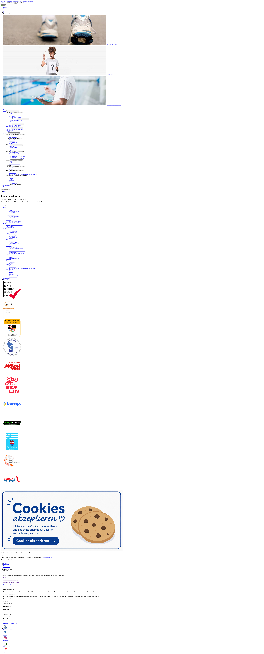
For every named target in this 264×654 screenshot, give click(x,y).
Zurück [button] (4, 620)
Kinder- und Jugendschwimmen (16, 153)
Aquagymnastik (12, 157)
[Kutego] (12, 412)
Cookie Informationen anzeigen (10, 598)
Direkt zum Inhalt (15, 1)
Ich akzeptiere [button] (6, 577)
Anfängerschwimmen (13, 152)
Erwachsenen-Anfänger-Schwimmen (17, 156)
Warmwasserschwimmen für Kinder (17, 158)
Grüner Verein (12, 116)
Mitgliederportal (6, 185)
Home (4, 109)
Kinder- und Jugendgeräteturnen (16, 139)
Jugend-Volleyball (13, 147)
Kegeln (10, 150)
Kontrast (5, 8)
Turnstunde (11, 180)
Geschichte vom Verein (14, 115)
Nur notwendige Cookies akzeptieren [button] (11, 582)
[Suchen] (3, 5)
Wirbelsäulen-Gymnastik (14, 164)
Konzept (11, 179)
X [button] (6, 570)
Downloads (5, 186)
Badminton (11, 146)
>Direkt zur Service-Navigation (26, 1)
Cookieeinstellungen (7, 569)
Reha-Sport (11, 162)
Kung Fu (11, 171)
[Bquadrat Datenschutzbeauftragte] (12, 469)
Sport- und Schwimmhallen (15, 125)
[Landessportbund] (12, 393)
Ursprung (11, 178)
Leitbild (10, 113)
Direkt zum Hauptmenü (6, 1)
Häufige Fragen (110, 74)
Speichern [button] (5, 618)
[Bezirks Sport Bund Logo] (12, 450)
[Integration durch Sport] (8, 317)
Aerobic (10, 161)
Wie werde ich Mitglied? (112, 44)
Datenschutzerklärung (8, 584)
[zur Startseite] (4, 2)
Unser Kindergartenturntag (14, 181)
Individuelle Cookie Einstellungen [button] (10, 580)
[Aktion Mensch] (12, 374)
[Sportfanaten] (12, 431)
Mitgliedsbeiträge (10, 131)
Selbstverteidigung (13, 173)
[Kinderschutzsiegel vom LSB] (12, 298)
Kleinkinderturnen (13, 137)
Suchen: (15, 3)
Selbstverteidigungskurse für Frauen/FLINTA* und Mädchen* (23, 174)
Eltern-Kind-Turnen (13, 136)
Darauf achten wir (13, 183)
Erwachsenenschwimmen (14, 155)
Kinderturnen (12, 141)
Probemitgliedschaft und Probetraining (14, 129)
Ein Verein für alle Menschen (15, 117)
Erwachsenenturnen (13, 142)
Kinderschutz (12, 121)
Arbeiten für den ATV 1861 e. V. (114, 105)
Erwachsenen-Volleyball (14, 148)
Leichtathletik (12, 167)
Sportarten (5, 133)
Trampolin (11, 143)
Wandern (11, 169)
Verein (4, 111)
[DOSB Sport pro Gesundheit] (12, 336)
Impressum (15, 584)
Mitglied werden (7, 128)
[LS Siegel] (12, 355)
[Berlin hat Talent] (12, 488)
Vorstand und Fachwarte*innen (15, 120)
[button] (132, 521)
